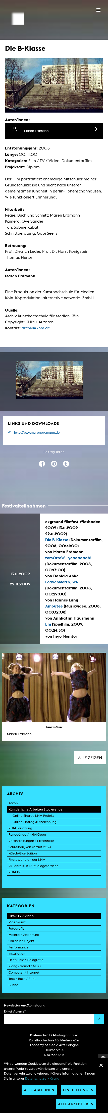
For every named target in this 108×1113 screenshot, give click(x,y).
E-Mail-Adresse (15, 1011)
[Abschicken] (99, 1019)
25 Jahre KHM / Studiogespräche (34, 866)
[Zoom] (49, 380)
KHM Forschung (20, 828)
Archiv (13, 803)
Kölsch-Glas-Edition (23, 853)
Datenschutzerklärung (42, 1078)
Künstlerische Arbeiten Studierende (36, 809)
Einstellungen (78, 1090)
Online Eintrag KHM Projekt (33, 816)
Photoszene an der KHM (27, 860)
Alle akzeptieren (76, 1104)
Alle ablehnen (39, 1090)
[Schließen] (101, 1065)
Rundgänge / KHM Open (27, 834)
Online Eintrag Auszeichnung (35, 822)
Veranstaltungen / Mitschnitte (31, 841)
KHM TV (15, 872)
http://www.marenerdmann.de (37, 432)
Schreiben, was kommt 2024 (30, 847)
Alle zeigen (90, 757)
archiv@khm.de (36, 328)
